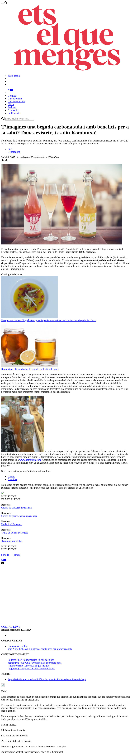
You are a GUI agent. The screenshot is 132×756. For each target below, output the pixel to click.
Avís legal (81, 679)
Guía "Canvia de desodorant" (40, 668)
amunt (17, 554)
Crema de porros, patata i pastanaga (19, 516)
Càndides (12, 479)
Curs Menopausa (16, 101)
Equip (11, 679)
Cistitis (11, 476)
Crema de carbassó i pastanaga (16, 507)
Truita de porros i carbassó (14, 532)
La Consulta (14, 113)
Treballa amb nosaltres (25, 679)
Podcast (12, 107)
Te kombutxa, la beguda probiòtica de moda (37, 369)
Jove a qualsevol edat (34, 649)
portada (5, 554)
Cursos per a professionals (58, 649)
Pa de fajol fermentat (11, 524)
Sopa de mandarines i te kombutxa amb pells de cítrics (68, 320)
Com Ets (12, 95)
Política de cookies (66, 679)
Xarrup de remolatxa (11, 541)
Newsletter (13, 110)
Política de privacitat (47, 679)
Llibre (11, 104)
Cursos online (15, 98)
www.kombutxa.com (30, 459)
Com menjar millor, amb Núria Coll (17, 647)
